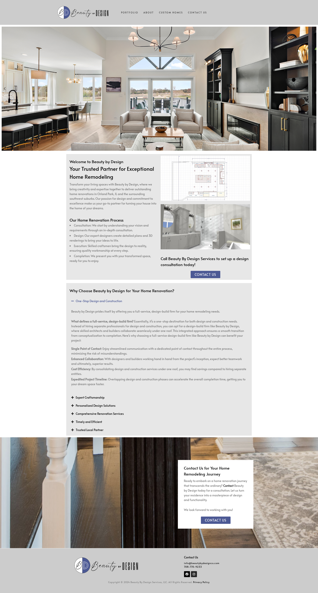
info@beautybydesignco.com (201, 563)
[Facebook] (187, 574)
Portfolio (129, 12)
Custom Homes (171, 12)
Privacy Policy (201, 582)
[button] (159, 301)
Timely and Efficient (89, 422)
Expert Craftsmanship (90, 397)
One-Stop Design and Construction (99, 301)
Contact (228, 485)
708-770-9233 (193, 566)
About (148, 12)
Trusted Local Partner (89, 430)
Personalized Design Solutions (95, 405)
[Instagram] (194, 574)
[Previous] (5, 88)
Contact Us (197, 12)
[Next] (312, 88)
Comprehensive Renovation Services (100, 413)
